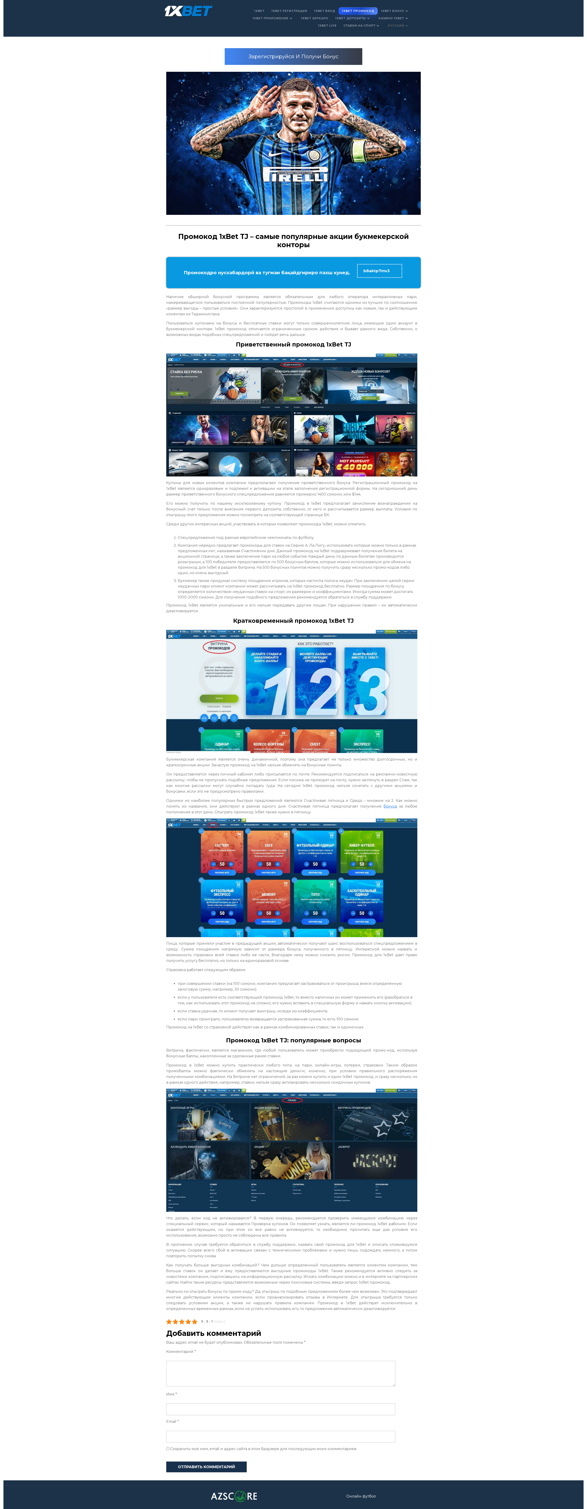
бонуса (390, 806)
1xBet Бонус (392, 11)
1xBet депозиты (350, 18)
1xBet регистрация (289, 11)
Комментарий (181, 1351)
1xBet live (327, 25)
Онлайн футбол (361, 1496)
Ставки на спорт (359, 25)
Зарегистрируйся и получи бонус (293, 56)
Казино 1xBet (391, 18)
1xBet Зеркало (314, 18)
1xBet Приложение (270, 18)
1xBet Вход (324, 11)
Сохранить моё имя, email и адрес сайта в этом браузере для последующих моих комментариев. (263, 1449)
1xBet (259, 11)
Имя (171, 1394)
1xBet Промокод (358, 11)
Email (172, 1421)
